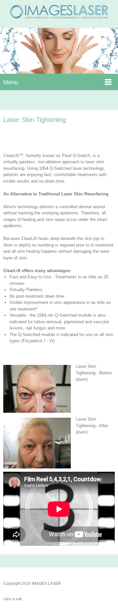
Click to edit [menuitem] (12, 599)
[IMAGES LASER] (59, 14)
